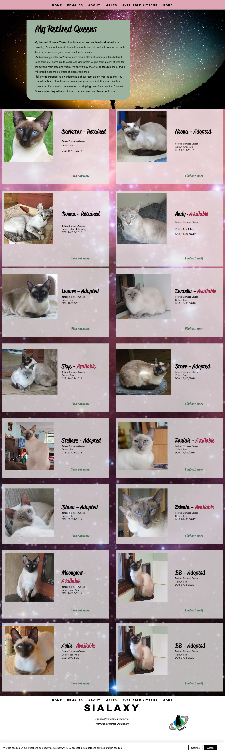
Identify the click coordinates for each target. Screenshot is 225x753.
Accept (210, 747)
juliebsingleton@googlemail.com (112, 719)
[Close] (221, 747)
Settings (195, 747)
